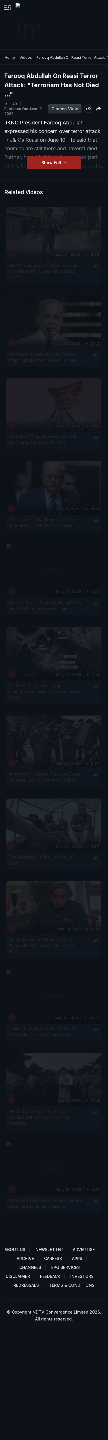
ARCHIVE (25, 1258)
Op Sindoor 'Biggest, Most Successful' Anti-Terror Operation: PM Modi (44, 440)
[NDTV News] (28, 25)
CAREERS (53, 1258)
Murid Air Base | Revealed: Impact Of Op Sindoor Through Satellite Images (45, 605)
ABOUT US (15, 1249)
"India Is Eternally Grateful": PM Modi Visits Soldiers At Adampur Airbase (42, 1031)
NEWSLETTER (49, 1249)
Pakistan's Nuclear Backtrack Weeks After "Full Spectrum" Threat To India (42, 357)
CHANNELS (30, 1267)
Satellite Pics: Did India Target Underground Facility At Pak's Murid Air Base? (44, 691)
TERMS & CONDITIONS (71, 1285)
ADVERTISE (84, 1249)
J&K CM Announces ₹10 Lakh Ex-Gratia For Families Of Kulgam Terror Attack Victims (44, 271)
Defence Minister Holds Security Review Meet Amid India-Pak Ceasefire (45, 1203)
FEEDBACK (50, 1276)
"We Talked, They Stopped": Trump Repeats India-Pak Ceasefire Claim (42, 522)
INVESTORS (82, 1276)
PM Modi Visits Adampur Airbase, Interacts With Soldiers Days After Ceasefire (39, 1117)
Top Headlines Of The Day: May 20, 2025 (42, 859)
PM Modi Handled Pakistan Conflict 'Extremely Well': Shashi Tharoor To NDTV (42, 945)
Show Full (51, 162)
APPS (77, 1258)
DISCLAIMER (18, 1276)
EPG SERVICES (65, 1267)
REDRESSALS (26, 1285)
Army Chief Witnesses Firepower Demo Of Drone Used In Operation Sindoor (45, 777)
